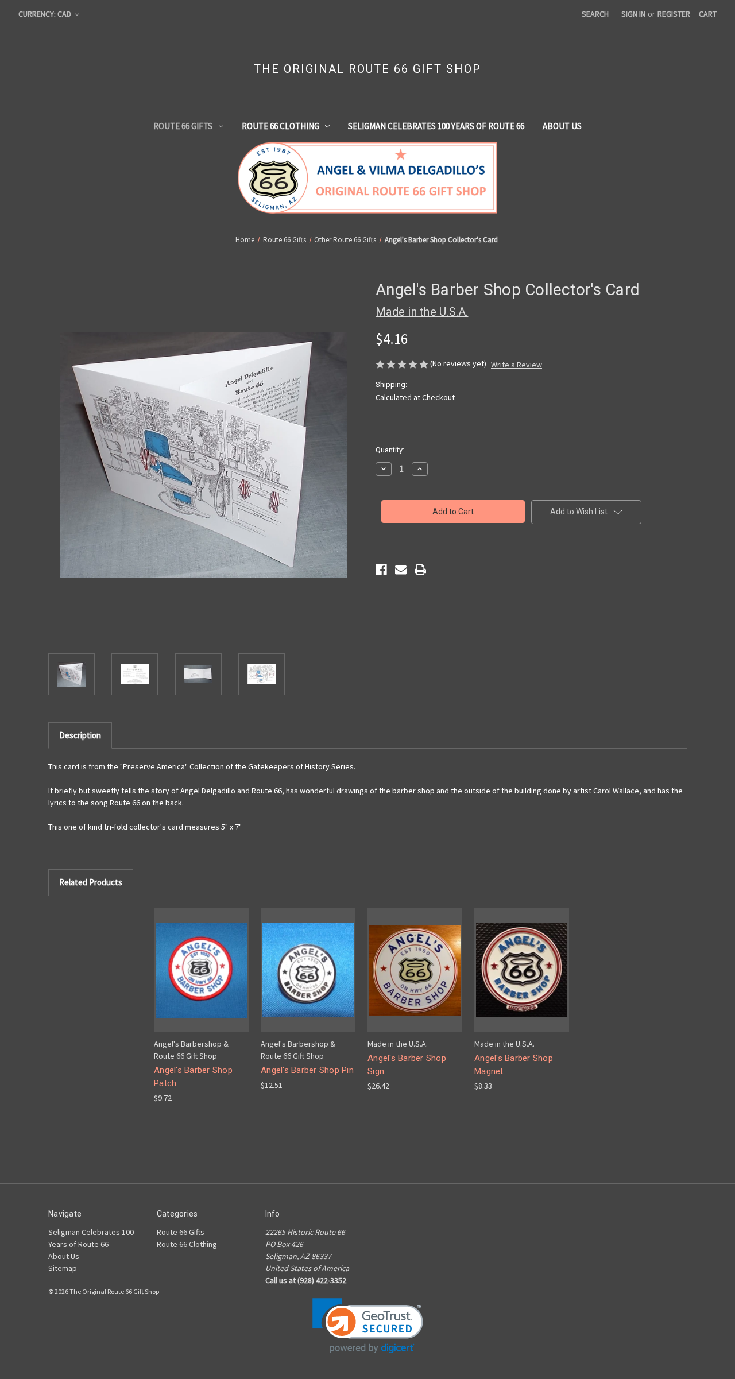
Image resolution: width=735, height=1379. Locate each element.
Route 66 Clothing (280, 126)
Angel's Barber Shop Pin (307, 1070)
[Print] (420, 569)
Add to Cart (201, 979)
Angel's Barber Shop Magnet (513, 1064)
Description (80, 735)
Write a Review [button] (516, 364)
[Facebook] (381, 569)
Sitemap (62, 1268)
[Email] (401, 569)
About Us (562, 126)
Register (673, 14)
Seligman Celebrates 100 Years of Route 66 (436, 126)
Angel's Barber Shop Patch (193, 1077)
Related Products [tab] (90, 882)
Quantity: (390, 450)
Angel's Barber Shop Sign (407, 1064)
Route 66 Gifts (182, 126)
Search (595, 14)
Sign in (633, 14)
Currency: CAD (45, 14)
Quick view (200, 959)
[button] (367, 1326)
